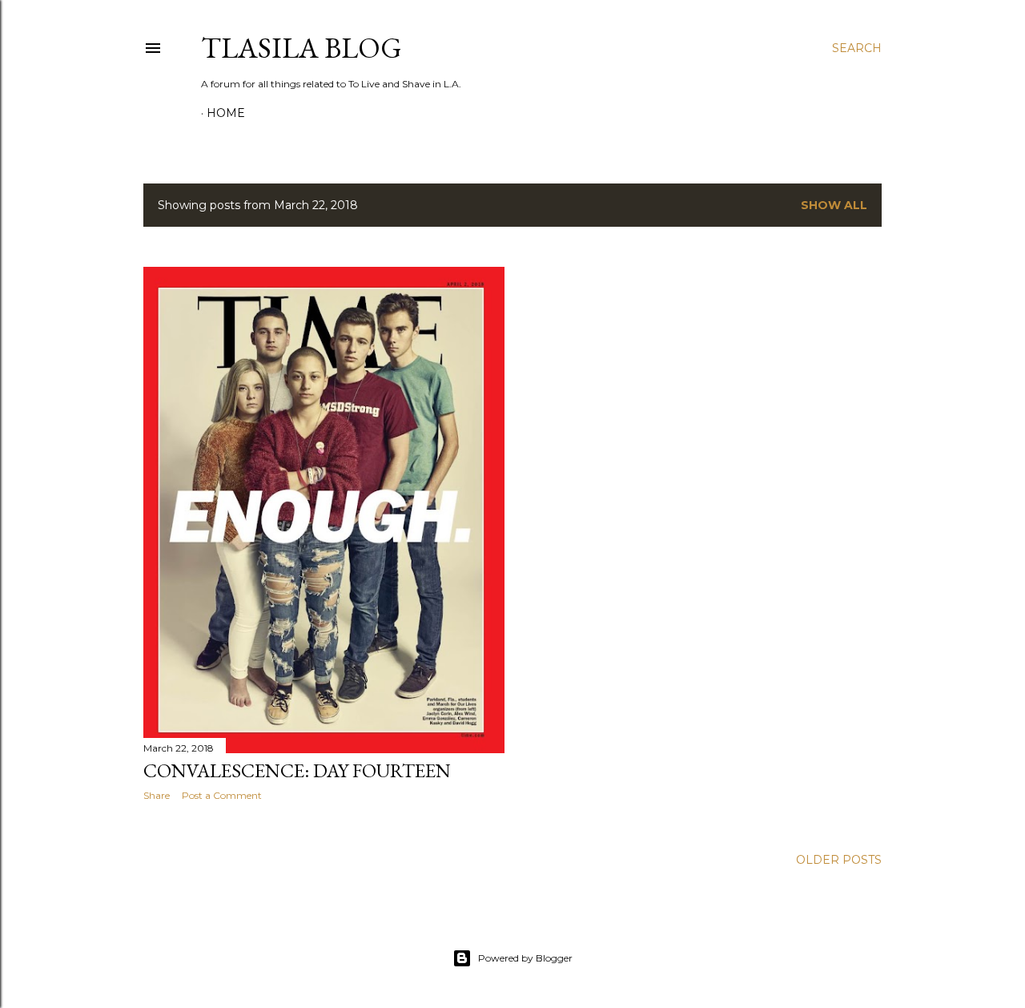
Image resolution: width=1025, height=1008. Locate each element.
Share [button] (156, 795)
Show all (834, 205)
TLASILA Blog (301, 48)
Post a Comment (222, 795)
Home (226, 113)
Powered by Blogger (525, 958)
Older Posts (839, 860)
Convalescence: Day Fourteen (297, 770)
